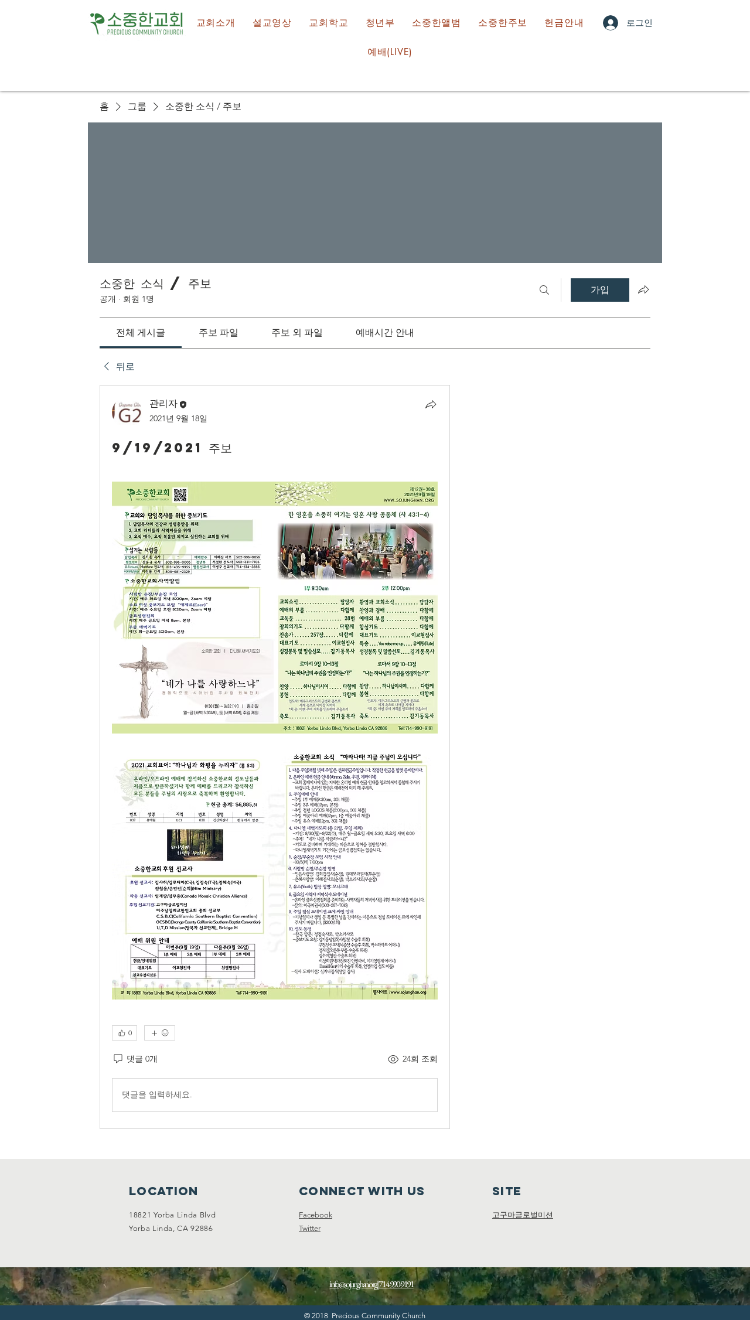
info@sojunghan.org (352, 1284)
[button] (329, 23)
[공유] (431, 404)
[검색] (544, 290)
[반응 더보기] (159, 1033)
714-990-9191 (396, 1284)
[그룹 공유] (643, 289)
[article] (275, 756)
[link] (140, 332)
